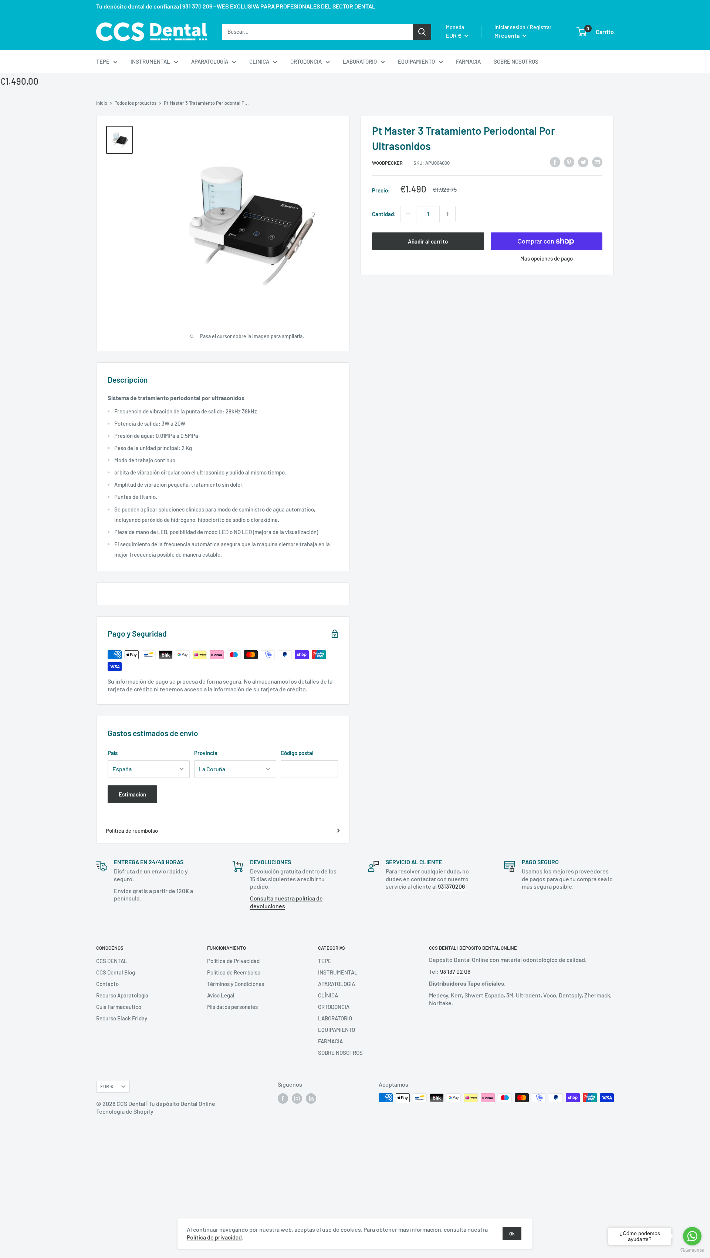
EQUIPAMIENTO (416, 61)
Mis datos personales (232, 1006)
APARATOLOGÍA (209, 61)
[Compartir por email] (597, 161)
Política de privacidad (214, 1237)
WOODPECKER (387, 162)
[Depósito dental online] (151, 32)
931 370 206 (197, 6)
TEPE (102, 61)
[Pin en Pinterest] (569, 161)
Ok (512, 1234)
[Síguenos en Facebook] (283, 1098)
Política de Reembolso (233, 972)
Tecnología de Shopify (124, 1111)
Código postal (297, 752)
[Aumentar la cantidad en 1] (447, 214)
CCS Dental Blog (115, 972)
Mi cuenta (507, 35)
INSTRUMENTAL (150, 61)
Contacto (107, 983)
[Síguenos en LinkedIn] (311, 1098)
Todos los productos (135, 103)
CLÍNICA (259, 61)
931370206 (451, 886)
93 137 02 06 (455, 971)
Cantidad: (384, 214)
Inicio (101, 103)
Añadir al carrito (428, 241)
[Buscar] (422, 31)
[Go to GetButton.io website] (692, 1250)
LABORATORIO (360, 61)
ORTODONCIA (306, 61)
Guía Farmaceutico (118, 1006)
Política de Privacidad (233, 960)
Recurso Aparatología (122, 995)
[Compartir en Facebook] (555, 161)
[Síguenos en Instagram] (297, 1098)
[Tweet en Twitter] (583, 161)
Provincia (205, 752)
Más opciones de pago (546, 258)
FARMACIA (468, 61)
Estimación (132, 794)
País (113, 752)
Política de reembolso (132, 830)
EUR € (106, 1086)
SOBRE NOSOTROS (516, 61)
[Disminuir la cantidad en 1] (408, 214)
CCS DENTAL (111, 960)
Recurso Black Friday (121, 1018)
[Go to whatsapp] (692, 1236)
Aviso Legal (220, 995)
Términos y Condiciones (235, 983)
